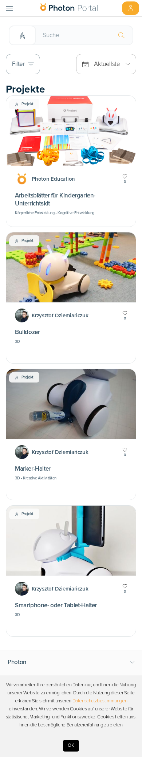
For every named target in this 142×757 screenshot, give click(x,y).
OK (71, 745)
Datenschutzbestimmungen (99, 701)
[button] (71, 662)
